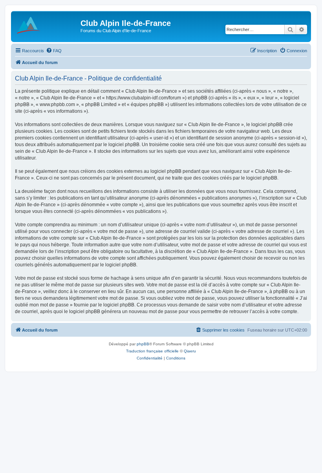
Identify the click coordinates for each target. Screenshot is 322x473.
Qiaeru (190, 351)
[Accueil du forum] (46, 25)
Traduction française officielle (152, 351)
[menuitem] (54, 50)
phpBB (143, 344)
